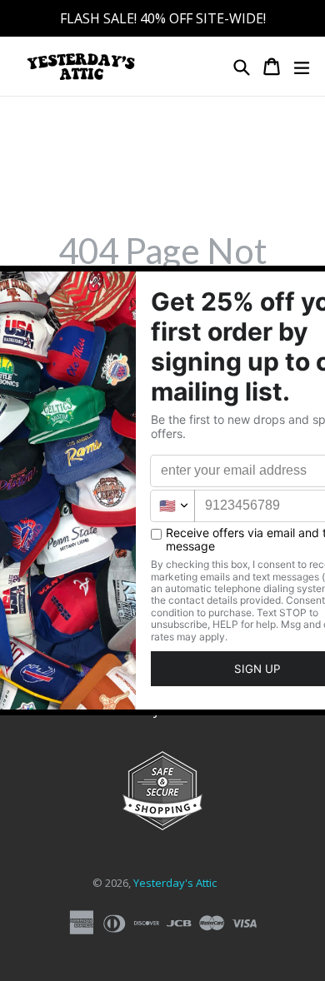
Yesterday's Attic (175, 882)
